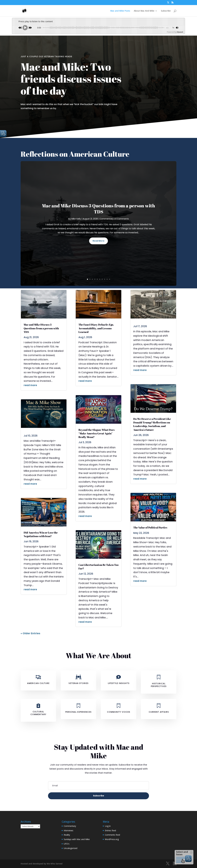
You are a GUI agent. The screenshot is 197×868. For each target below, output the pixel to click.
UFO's (66, 843)
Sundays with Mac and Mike (77, 839)
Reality (67, 834)
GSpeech (180, 32)
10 (109, 279)
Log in (108, 826)
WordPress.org (112, 839)
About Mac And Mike (144, 11)
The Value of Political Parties (150, 527)
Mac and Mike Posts (120, 11)
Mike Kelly (76, 218)
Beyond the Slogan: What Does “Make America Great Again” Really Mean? (96, 433)
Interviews (68, 830)
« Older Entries (30, 633)
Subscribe (166, 11)
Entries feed (110, 830)
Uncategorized (70, 848)
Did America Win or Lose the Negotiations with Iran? (41, 534)
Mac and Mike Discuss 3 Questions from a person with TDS (98, 208)
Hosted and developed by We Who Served (41, 863)
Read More (98, 240)
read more (30, 385)
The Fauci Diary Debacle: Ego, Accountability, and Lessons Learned (96, 328)
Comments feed (112, 834)
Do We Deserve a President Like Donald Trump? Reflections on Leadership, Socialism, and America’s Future (152, 424)
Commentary (106, 218)
